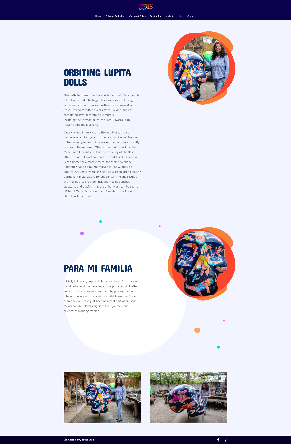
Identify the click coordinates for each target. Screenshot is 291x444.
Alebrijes (170, 16)
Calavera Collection (115, 16)
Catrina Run (156, 16)
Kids (181, 16)
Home (98, 16)
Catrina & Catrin (137, 16)
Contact (191, 16)
